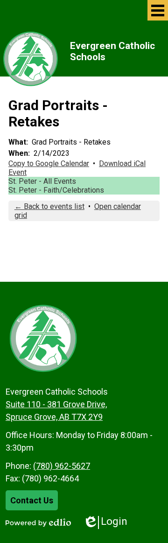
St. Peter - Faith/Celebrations (56, 190)
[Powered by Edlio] (38, 522)
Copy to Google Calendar (48, 163)
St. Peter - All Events (42, 181)
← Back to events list (49, 206)
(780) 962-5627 (61, 466)
